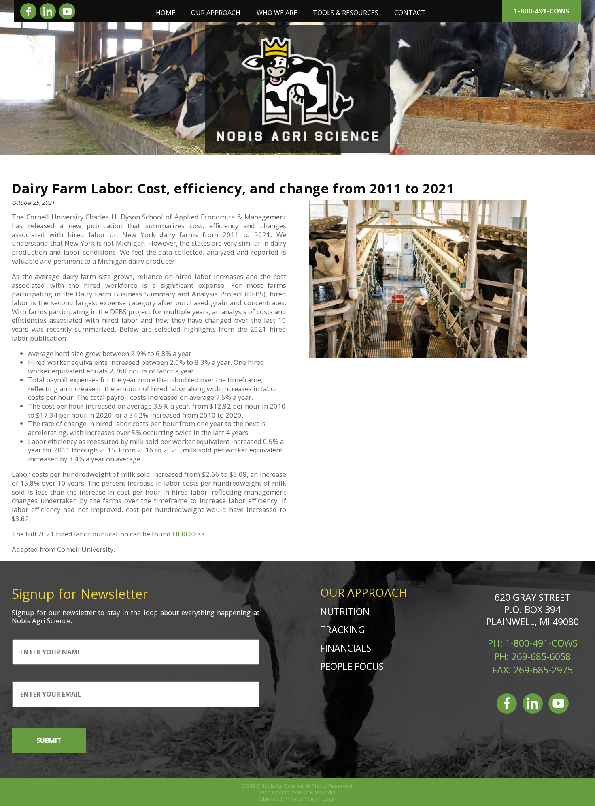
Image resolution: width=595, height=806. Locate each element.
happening (234, 612)
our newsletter (72, 612)
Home (165, 12)
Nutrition (345, 611)
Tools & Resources (345, 12)
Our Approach (215, 12)
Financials (345, 647)
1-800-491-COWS (542, 10)
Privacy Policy (300, 798)
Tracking (342, 629)
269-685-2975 (543, 669)
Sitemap (269, 798)
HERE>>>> (188, 533)
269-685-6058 (541, 656)
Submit (49, 740)
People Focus (352, 666)
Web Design (274, 792)
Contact (409, 12)
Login (329, 798)
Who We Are (277, 12)
